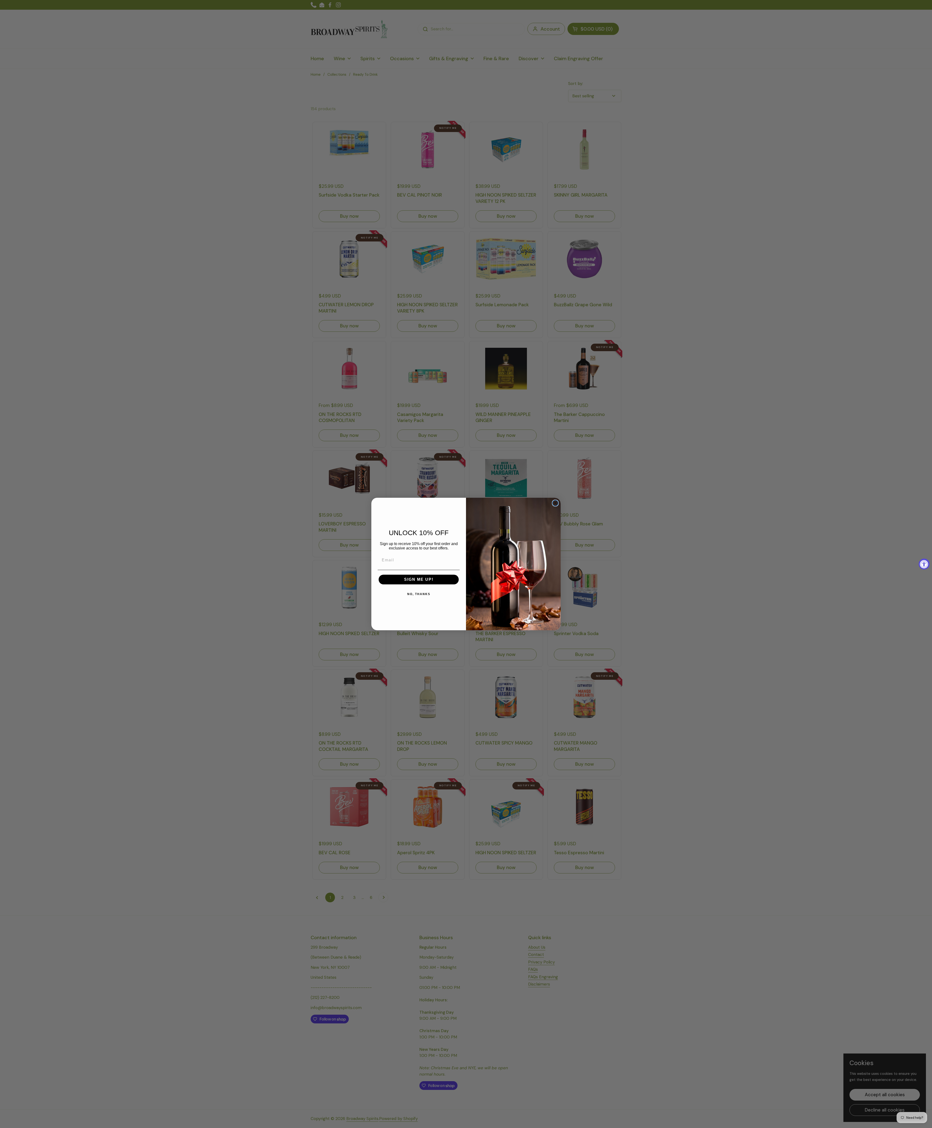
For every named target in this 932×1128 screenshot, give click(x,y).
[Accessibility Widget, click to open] (924, 564)
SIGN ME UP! (418, 579)
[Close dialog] (555, 503)
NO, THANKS (418, 594)
